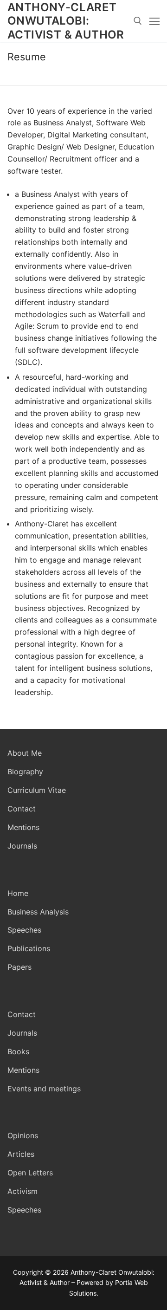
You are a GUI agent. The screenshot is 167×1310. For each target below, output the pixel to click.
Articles (20, 1154)
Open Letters (30, 1172)
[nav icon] (154, 21)
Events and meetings (44, 1088)
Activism (22, 1191)
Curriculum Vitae (36, 790)
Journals (22, 845)
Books (18, 1051)
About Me (24, 753)
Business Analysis (38, 911)
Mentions (23, 827)
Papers (19, 967)
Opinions (22, 1135)
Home (17, 893)
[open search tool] (138, 21)
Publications (28, 948)
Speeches (24, 929)
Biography (25, 771)
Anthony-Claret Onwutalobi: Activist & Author (65, 20)
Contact (21, 808)
